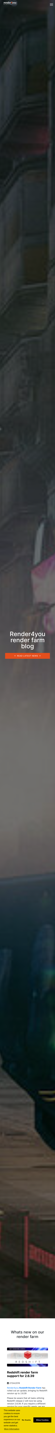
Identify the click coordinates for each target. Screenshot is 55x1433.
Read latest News (27, 656)
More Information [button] (11, 1429)
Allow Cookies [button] (42, 1420)
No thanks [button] (26, 1420)
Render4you (24, 1388)
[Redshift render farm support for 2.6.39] (27, 1357)
